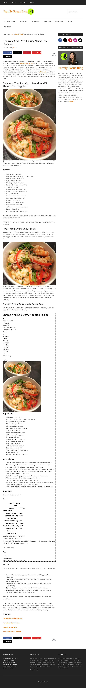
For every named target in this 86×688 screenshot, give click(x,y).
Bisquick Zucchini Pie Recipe (10, 666)
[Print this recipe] (3, 319)
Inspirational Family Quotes (10, 664)
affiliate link (42, 72)
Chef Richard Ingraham (26, 63)
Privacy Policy (34, 670)
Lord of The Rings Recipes (9, 660)
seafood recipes (7, 558)
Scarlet (7, 323)
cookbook (6, 556)
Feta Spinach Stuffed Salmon (12, 623)
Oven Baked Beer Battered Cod (12, 632)
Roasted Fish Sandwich (10, 627)
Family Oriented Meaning (9, 668)
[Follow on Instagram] (75, 40)
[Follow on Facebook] (60, 40)
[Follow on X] (65, 40)
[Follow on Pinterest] (70, 40)
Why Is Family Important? (9, 662)
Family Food (12, 327)
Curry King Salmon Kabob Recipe (12, 618)
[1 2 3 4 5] (4, 354)
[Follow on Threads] (80, 40)
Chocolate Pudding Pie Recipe (10, 658)
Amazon (71, 101)
